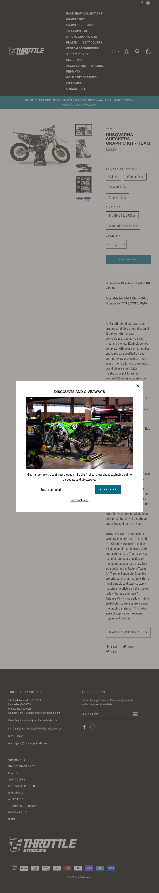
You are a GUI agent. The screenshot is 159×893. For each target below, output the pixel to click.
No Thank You (80, 500)
